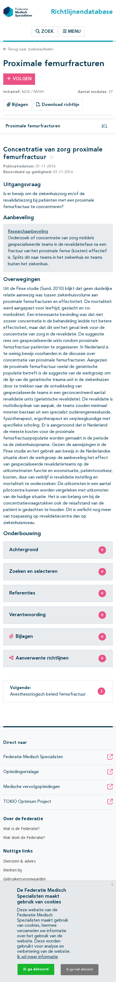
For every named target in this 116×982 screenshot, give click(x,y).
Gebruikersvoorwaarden (24, 878)
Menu (74, 32)
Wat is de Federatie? (21, 828)
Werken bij (12, 870)
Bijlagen (19, 105)
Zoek (47, 32)
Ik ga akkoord (36, 969)
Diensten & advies (19, 861)
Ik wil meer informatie (37, 957)
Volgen (22, 79)
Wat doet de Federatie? (24, 837)
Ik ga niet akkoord (79, 969)
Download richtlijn (59, 105)
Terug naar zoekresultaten (29, 49)
